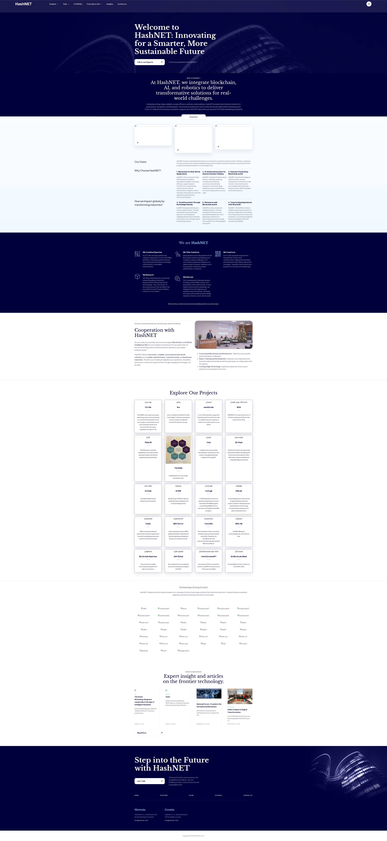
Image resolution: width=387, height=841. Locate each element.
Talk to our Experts (145, 62)
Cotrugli (231, 707)
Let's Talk (141, 781)
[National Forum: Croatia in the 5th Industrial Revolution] (209, 693)
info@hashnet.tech (141, 820)
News (168, 694)
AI (135, 694)
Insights (110, 4)
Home (137, 795)
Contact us (122, 4)
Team (168, 697)
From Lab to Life (93, 4)
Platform (163, 795)
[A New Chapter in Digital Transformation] (240, 696)
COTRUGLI (78, 4)
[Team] (166, 690)
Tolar (65, 4)
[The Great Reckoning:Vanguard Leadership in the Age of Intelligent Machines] (135, 690)
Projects (52, 4)
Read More (141, 733)
